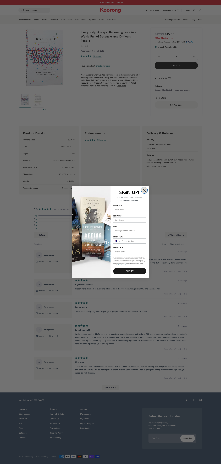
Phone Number (119, 237)
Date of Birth (118, 247)
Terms (126, 264)
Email (115, 226)
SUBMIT (130, 271)
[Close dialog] (144, 190)
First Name (117, 205)
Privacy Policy (121, 264)
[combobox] (117, 241)
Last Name (117, 216)
